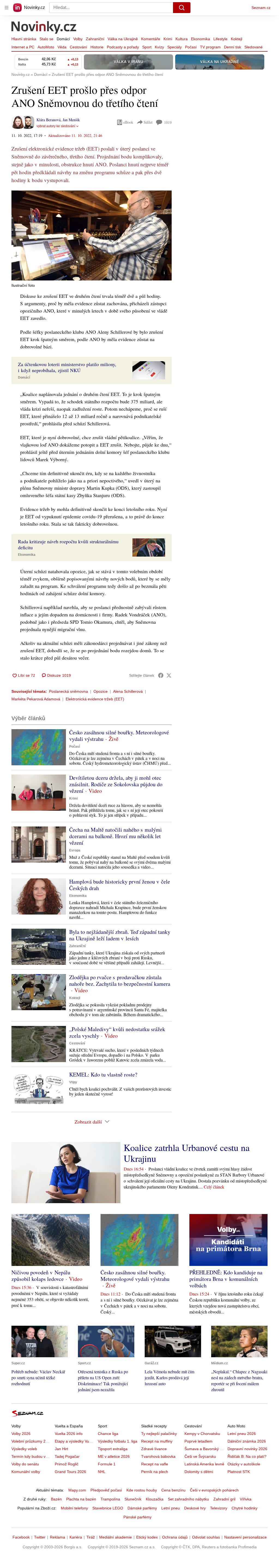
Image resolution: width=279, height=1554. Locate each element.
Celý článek (214, 1187)
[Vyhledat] (181, 7)
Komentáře (150, 39)
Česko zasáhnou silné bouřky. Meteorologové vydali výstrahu (119, 735)
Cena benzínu (173, 1490)
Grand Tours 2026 (70, 1471)
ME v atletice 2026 (114, 1456)
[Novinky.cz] (44, 28)
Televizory (218, 1508)
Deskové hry (195, 1508)
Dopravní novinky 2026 (247, 1449)
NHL (101, 1471)
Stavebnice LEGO (107, 1508)
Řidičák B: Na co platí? (247, 1456)
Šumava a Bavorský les (204, 1449)
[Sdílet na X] (169, 675)
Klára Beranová (48, 119)
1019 (168, 122)
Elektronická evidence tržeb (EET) (95, 699)
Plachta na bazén (81, 1499)
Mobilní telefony (74, 1508)
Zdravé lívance (154, 1449)
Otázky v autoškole (244, 1464)
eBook (128, 122)
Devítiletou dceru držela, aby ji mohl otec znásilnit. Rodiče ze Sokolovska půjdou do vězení (115, 784)
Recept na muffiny (156, 1441)
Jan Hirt (61, 1449)
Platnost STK (239, 1471)
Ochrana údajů (175, 1537)
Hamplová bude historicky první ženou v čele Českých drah (119, 885)
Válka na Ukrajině (123, 39)
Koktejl (236, 39)
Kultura (181, 39)
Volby (78, 39)
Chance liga (108, 1433)
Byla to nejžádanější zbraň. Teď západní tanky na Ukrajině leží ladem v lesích (119, 935)
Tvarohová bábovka (158, 1456)
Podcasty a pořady (123, 47)
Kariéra (75, 1537)
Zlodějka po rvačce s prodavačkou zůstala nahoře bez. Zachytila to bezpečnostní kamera (119, 980)
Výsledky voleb (24, 1449)
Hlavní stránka (23, 39)
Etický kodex (147, 1537)
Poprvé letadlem (198, 1441)
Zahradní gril (224, 1499)
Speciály (174, 47)
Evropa (74, 850)
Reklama (57, 1537)
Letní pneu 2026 (242, 1433)
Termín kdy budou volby (32, 1456)
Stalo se (46, 39)
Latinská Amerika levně (204, 1464)
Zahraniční (95, 39)
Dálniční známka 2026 (247, 1441)
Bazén (56, 1499)
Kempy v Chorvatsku (202, 1433)
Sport (146, 47)
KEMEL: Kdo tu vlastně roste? (103, 1074)
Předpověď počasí (106, 1490)
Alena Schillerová (128, 691)
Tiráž (90, 1537)
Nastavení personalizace (245, 1537)
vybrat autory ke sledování (56, 126)
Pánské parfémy (137, 1517)
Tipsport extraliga (113, 1449)
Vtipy (73, 1082)
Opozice (100, 691)
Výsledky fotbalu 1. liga (117, 1441)
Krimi (167, 39)
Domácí (63, 39)
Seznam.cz (261, 7)
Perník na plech (154, 1471)
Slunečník (133, 1499)
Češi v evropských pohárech (214, 1490)
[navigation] (6, 7)
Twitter (40, 1537)
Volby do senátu (25, 1464)
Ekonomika (200, 39)
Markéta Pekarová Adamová (35, 699)
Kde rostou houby (141, 1490)
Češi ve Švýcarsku (200, 1456)
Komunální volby (25, 1471)
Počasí (191, 47)
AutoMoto (46, 47)
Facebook (21, 1537)
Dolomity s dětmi (198, 1471)
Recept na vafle (154, 1464)
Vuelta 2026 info (69, 1433)
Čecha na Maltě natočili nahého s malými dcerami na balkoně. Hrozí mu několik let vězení (115, 836)
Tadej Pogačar (67, 1456)
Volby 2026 (21, 1433)
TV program (210, 47)
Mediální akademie (115, 1537)
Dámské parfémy (142, 1508)
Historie (97, 47)
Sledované (253, 47)
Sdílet (148, 122)
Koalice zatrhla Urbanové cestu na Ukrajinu (187, 1153)
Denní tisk (232, 47)
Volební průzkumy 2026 (31, 1441)
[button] (91, 235)
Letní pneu (170, 1508)
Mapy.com (77, 1490)
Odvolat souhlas (206, 1537)
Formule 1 (107, 1464)
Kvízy (159, 47)
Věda (61, 47)
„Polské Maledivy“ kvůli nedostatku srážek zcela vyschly (117, 1032)
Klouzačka (154, 1499)
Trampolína (110, 1499)
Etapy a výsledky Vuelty (75, 1441)
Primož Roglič (66, 1464)
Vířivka (245, 1499)
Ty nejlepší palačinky (159, 1433)
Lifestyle (220, 39)
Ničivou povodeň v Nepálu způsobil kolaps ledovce (40, 1275)
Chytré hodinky (244, 1508)
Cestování (78, 47)
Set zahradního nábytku (188, 1499)
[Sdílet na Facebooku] (160, 675)
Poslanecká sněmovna (68, 691)
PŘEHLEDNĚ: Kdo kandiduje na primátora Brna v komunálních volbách (225, 1279)
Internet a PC (22, 47)
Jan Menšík (71, 119)
